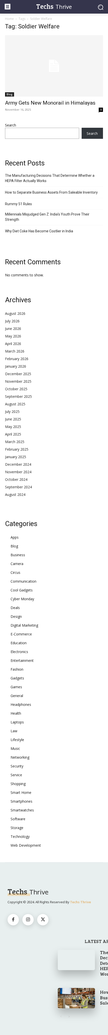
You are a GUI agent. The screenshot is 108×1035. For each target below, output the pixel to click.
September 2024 (18, 487)
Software (18, 818)
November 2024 (18, 471)
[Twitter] (42, 919)
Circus (15, 572)
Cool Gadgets (22, 590)
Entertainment (22, 660)
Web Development (26, 845)
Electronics (19, 651)
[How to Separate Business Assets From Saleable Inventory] (76, 998)
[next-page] (69, 1016)
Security (17, 766)
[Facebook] (13, 919)
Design (16, 616)
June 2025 (13, 419)
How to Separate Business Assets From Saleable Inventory (51, 192)
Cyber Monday (22, 598)
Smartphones (21, 801)
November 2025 (18, 381)
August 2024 (15, 494)
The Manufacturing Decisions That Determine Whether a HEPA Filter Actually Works (49, 178)
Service (16, 774)
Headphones (21, 704)
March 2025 (14, 441)
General (17, 695)
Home (9, 19)
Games (16, 686)
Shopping (18, 783)
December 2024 (18, 464)
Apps (15, 537)
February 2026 (16, 358)
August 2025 (15, 404)
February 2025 (16, 449)
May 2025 (13, 426)
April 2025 (13, 434)
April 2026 (13, 343)
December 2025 (18, 373)
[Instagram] (28, 919)
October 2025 (16, 388)
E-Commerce (21, 634)
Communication (23, 581)
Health (16, 713)
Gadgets (17, 678)
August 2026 (15, 313)
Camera (17, 563)
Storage (17, 827)
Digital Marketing (24, 625)
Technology (20, 836)
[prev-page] (61, 1016)
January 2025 (15, 456)
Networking (20, 757)
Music (15, 748)
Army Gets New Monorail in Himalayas (50, 103)
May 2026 (13, 336)
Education (19, 642)
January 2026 (15, 366)
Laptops (17, 722)
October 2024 (16, 479)
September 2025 (18, 396)
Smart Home (21, 792)
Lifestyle (17, 739)
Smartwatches (22, 810)
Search (10, 125)
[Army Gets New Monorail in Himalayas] (54, 66)
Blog (10, 94)
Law (14, 730)
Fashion (17, 669)
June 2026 (13, 328)
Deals (15, 607)
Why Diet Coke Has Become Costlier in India (39, 231)
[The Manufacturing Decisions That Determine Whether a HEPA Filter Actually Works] (76, 960)
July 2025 (12, 411)
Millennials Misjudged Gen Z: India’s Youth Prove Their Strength (47, 217)
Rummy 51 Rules (18, 204)
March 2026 (14, 351)
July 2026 (12, 321)
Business (18, 554)
